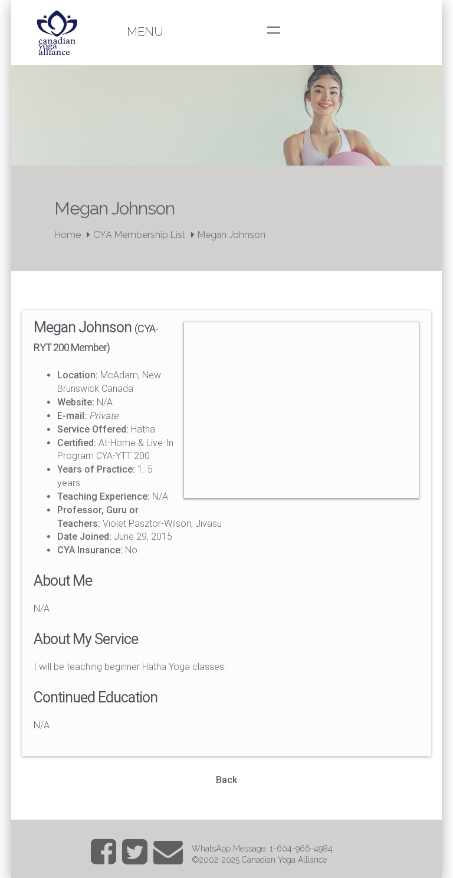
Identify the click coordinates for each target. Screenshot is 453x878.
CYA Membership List (139, 234)
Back (226, 779)
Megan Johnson (231, 234)
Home (67, 234)
